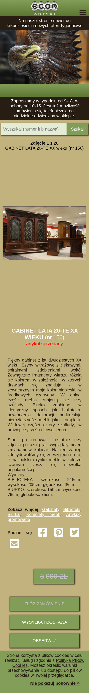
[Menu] (76, 12)
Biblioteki (71, 509)
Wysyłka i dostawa (44, 622)
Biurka (14, 514)
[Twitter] (75, 535)
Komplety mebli (43, 514)
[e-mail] (14, 547)
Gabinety (50, 509)
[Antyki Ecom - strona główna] (44, 8)
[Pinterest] (59, 535)
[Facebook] (42, 535)
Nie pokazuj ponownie (55, 683)
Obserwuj (44, 640)
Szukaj (77, 129)
